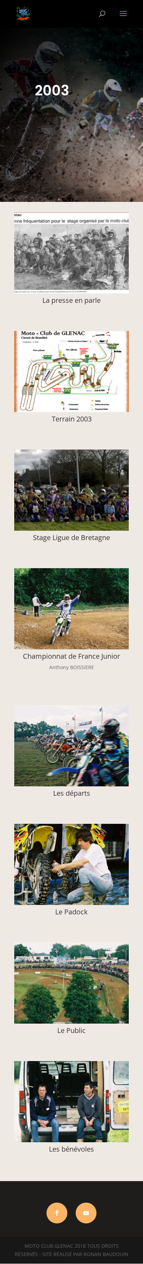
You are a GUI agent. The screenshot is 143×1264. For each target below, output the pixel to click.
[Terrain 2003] (71, 410)
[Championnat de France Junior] (71, 647)
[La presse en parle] (71, 291)
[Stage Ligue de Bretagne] (71, 529)
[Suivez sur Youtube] (86, 1213)
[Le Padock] (71, 903)
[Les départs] (71, 784)
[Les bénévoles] (71, 1140)
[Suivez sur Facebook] (57, 1213)
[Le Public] (71, 1021)
